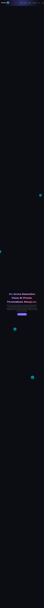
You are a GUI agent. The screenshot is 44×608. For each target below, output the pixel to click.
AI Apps (29, 2)
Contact (42, 2)
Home (21, 2)
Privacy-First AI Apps (22, 314)
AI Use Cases (34, 2)
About (39, 2)
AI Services (25, 2)
